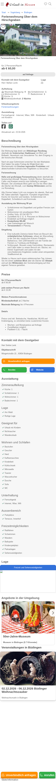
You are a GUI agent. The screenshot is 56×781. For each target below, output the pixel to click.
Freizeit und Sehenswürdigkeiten (28, 567)
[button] (54, 42)
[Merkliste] (45, 4)
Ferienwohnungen (10, 107)
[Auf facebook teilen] (10, 126)
